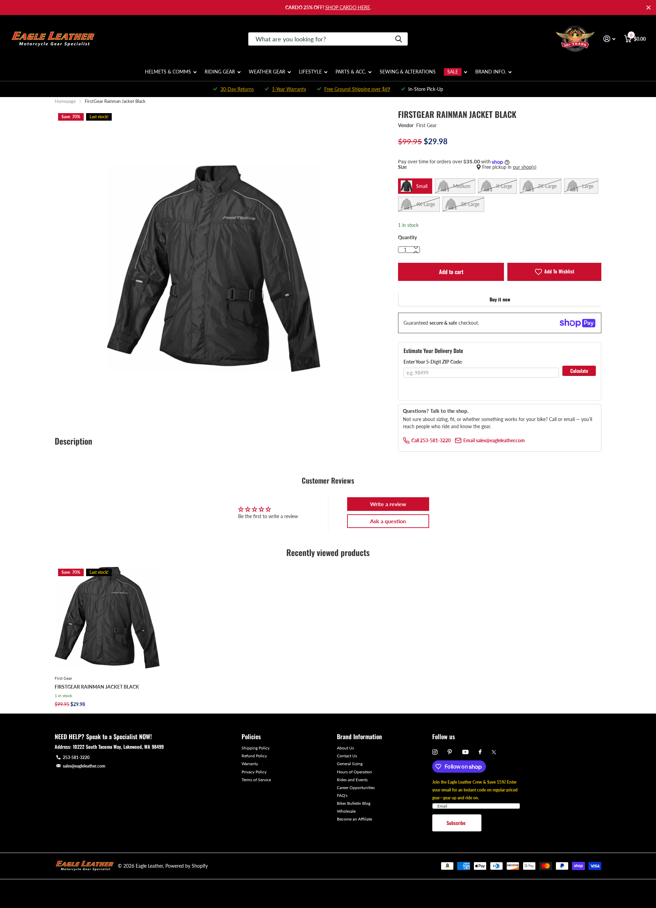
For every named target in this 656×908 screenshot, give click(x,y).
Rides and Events (352, 779)
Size (467, 167)
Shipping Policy (256, 747)
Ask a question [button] (388, 521)
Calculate (579, 370)
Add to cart (451, 272)
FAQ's (342, 795)
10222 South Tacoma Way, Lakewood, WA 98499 (118, 746)
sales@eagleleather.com (84, 766)
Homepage (65, 101)
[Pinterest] (450, 752)
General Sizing (350, 763)
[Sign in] (609, 38)
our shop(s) (524, 167)
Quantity (407, 237)
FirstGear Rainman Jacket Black (97, 687)
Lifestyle (310, 71)
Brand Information (359, 736)
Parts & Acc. (351, 71)
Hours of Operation (354, 771)
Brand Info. (490, 71)
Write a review (388, 504)
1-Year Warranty (289, 89)
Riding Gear (220, 71)
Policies (251, 736)
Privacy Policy (254, 771)
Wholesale (346, 811)
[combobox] (328, 39)
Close (648, 7)
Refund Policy (254, 755)
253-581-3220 (76, 757)
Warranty (250, 763)
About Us (345, 747)
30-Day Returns (237, 89)
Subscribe (457, 822)
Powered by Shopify (186, 866)
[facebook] (480, 752)
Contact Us (347, 755)
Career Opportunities (356, 787)
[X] (494, 752)
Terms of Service (256, 779)
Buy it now (500, 299)
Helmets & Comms (168, 71)
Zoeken (398, 39)
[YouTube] (465, 752)
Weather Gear (267, 71)
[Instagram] (434, 752)
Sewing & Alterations (408, 71)
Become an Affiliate (354, 819)
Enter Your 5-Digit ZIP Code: (433, 362)
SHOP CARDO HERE (347, 7)
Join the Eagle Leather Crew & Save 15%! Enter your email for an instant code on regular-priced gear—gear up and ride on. (475, 790)
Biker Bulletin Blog (353, 803)
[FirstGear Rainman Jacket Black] (107, 617)
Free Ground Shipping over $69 (357, 89)
